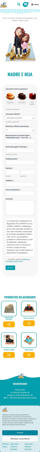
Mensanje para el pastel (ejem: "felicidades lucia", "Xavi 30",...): (18, 136)
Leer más (9, 324)
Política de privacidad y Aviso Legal (18, 260)
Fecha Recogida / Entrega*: (17, 147)
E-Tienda (11, 18)
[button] (19, 5)
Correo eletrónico (13, 190)
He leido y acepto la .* (18, 260)
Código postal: (12, 159)
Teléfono (10, 180)
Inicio (4, 18)
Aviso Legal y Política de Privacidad (14, 446)
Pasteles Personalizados (24, 18)
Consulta (9, 199)
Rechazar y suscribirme (20, 439)
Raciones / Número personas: (17, 126)
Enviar (10, 268)
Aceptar (20, 433)
